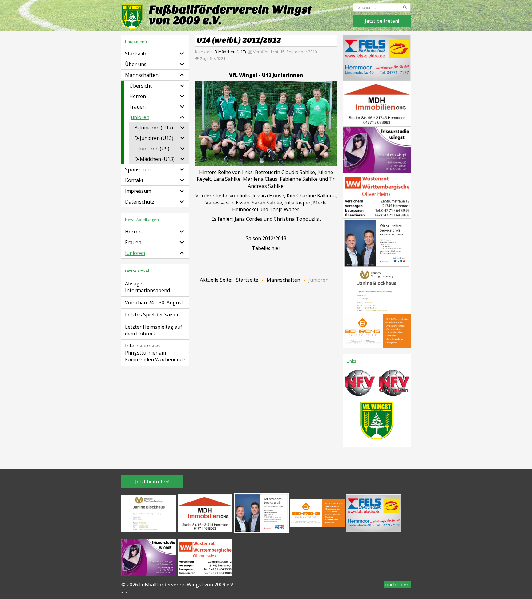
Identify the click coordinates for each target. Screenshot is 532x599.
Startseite (136, 53)
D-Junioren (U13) (153, 138)
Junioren (139, 117)
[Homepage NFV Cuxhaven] (393, 385)
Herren (137, 96)
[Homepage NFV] (359, 385)
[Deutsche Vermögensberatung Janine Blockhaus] (377, 290)
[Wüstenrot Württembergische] (377, 195)
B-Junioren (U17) (153, 127)
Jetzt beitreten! (382, 21)
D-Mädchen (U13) (154, 159)
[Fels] (377, 57)
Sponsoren (138, 169)
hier (275, 248)
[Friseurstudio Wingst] (377, 149)
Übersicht (140, 85)
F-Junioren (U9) (151, 148)
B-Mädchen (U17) (230, 51)
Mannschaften (142, 75)
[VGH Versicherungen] (377, 242)
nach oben (397, 584)
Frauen (137, 106)
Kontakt (134, 180)
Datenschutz (139, 201)
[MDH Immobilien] (377, 103)
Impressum (138, 191)
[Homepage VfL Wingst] (376, 422)
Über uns (136, 64)
